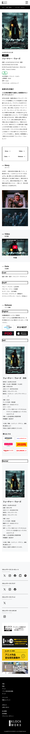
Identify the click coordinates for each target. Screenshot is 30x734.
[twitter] (4, 575)
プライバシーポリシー (8, 716)
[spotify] (25, 575)
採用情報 (4, 713)
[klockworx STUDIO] (15, 668)
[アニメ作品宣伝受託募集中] (15, 655)
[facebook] (15, 575)
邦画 (3, 686)
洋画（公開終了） (9, 7)
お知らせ (4, 705)
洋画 (3, 684)
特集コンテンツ (6, 700)
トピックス (5, 697)
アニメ (4, 689)
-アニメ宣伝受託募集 (7, 691)
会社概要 (4, 711)
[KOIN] (15, 642)
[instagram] (9, 575)
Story (6, 151)
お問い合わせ (5, 707)
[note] (20, 575)
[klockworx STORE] (15, 628)
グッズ (4, 693)
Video (21, 151)
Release (20, 156)
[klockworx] (4, 2)
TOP (3, 7)
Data (5, 156)
